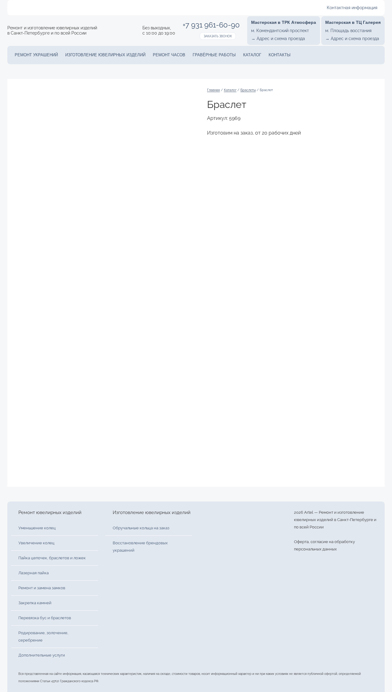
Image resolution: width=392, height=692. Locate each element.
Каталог (252, 55)
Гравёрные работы (214, 55)
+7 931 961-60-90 (211, 25)
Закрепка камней (34, 603)
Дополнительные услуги (41, 655)
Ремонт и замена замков (41, 588)
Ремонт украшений (36, 55)
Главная (213, 90)
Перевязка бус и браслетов (44, 618)
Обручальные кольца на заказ (141, 528)
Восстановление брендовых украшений (140, 547)
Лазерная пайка (33, 573)
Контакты (280, 55)
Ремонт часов (169, 55)
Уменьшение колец (37, 528)
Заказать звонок (218, 36)
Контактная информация (352, 7)
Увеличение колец (36, 543)
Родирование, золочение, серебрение (43, 636)
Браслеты (248, 90)
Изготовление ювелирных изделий (105, 55)
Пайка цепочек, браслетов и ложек (52, 558)
